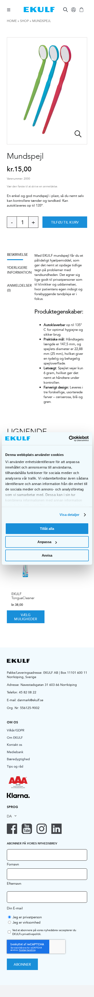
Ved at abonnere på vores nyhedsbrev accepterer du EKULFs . (44, 932)
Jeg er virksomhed (26, 922)
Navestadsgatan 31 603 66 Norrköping (49, 684)
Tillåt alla (47, 529)
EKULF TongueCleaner (22, 596)
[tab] (17, 256)
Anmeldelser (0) (17, 288)
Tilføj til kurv (64, 222)
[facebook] (12, 829)
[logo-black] (18, 660)
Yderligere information (17, 270)
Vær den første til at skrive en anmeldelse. (32, 186)
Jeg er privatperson (27, 917)
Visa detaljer (69, 515)
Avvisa (47, 555)
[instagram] (42, 829)
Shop (24, 20)
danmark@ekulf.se (30, 700)
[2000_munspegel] (47, 91)
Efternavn (14, 883)
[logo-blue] (39, 8)
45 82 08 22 (27, 692)
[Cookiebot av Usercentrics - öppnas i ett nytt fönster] (69, 439)
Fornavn (13, 864)
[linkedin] (56, 829)
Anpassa (44, 542)
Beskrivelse (17, 254)
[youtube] (27, 829)
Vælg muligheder (25, 617)
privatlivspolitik (31, 934)
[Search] (65, 9)
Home (12, 20)
